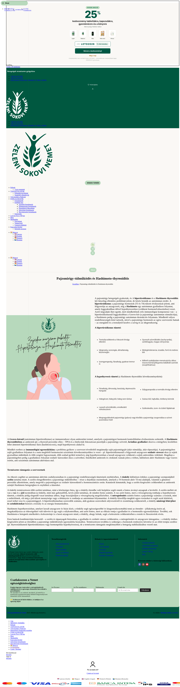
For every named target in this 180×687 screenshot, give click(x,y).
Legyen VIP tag (147, 551)
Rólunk (101, 544)
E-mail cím (121, 587)
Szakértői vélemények (106, 555)
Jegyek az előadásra (62, 552)
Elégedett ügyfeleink (105, 552)
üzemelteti (169, 613)
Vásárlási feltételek (148, 543)
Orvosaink (102, 550)
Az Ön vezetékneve (79, 587)
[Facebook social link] (139, 564)
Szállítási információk (149, 549)
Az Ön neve (55, 587)
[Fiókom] (92, 253)
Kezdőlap (75, 284)
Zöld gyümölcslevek (62, 544)
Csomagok (59, 547)
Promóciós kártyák (62, 555)
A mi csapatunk (104, 547)
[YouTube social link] (147, 564)
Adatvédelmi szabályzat (150, 546)
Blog (143, 554)
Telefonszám (100, 587)
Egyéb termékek (61, 550)
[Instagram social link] (143, 564)
